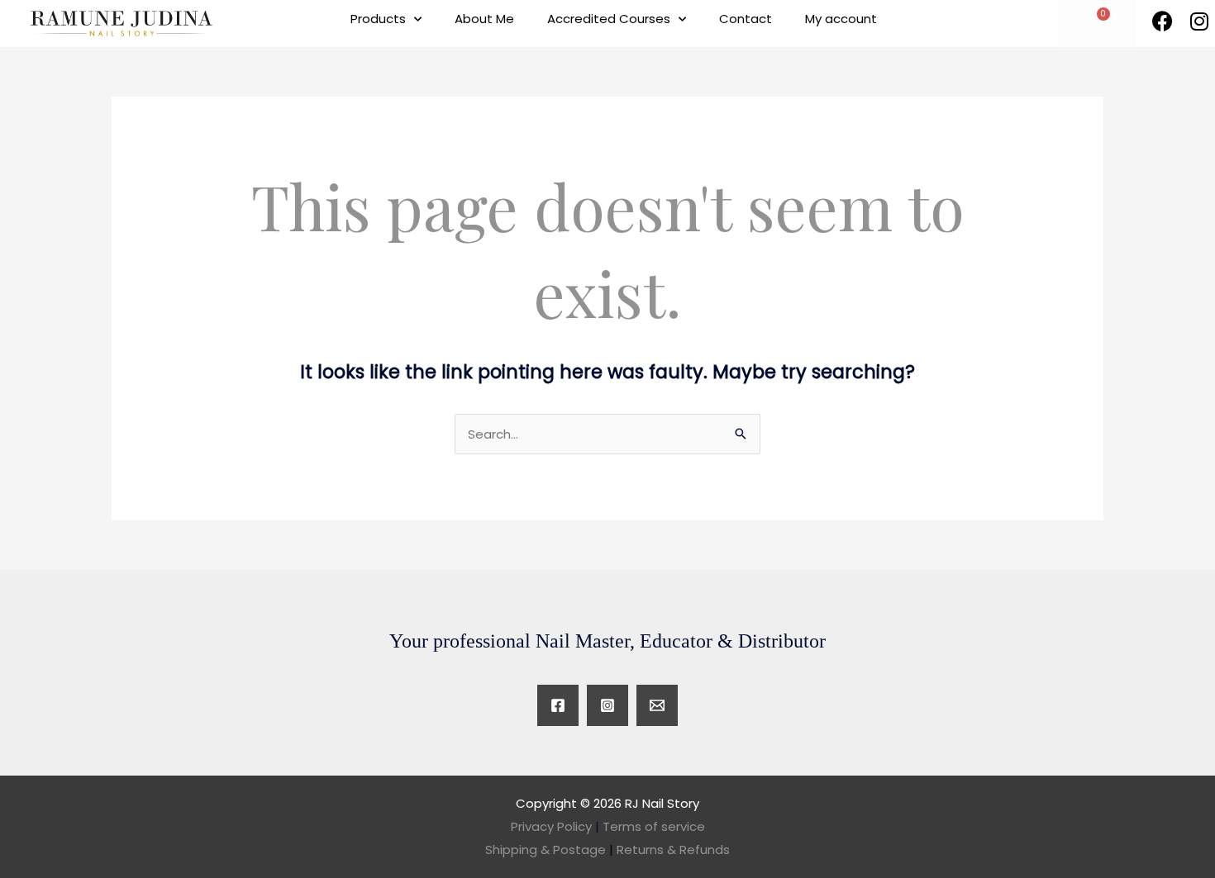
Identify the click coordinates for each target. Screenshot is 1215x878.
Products (378, 18)
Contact (745, 18)
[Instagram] (607, 705)
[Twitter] (657, 705)
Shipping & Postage (549, 849)
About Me (484, 18)
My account (841, 18)
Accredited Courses (608, 18)
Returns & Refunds (673, 849)
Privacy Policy (551, 826)
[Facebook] (558, 705)
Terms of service (654, 826)
